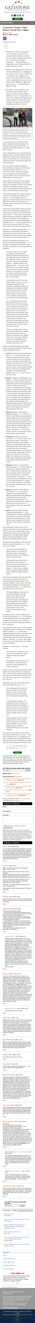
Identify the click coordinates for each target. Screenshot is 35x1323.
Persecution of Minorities (9, 1265)
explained (29, 243)
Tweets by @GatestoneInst (9, 1287)
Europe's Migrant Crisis (9, 1262)
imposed (19, 467)
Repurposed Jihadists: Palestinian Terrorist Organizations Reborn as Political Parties (14, 1225)
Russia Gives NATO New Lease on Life (17, 790)
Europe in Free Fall (8, 1214)
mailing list (21, 800)
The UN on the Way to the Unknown (12, 1232)
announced (12, 355)
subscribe (23, 798)
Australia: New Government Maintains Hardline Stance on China (19, 787)
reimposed (16, 438)
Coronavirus (16, 773)
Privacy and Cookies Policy (24, 1315)
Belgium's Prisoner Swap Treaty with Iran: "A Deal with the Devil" (18, 779)
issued (21, 646)
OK (18, 1320)
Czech (6, 44)
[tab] (7, 1210)
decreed (24, 512)
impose (16, 631)
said (9, 198)
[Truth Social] (4, 39)
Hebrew (6, 48)
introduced (25, 170)
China (4, 1255)
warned (21, 587)
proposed (21, 616)
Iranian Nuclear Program (9, 1258)
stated (13, 222)
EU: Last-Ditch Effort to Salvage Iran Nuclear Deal (18, 783)
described (25, 544)
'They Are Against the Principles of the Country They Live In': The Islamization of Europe (16, 1238)
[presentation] (7, 1210)
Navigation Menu (7, 22)
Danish (6, 46)
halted (26, 503)
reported (29, 229)
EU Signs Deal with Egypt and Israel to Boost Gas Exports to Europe (18, 794)
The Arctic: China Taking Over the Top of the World (16, 1244)
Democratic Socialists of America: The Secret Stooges (17, 1219)
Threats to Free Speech (8, 1269)
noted (22, 685)
